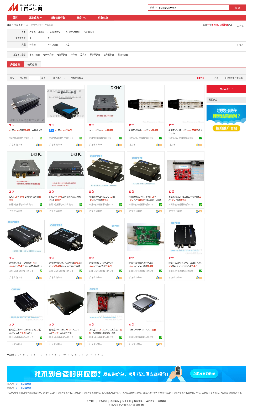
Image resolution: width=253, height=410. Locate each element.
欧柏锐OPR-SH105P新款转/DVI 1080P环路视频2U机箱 (25, 266)
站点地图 (126, 401)
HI (46, 354)
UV (87, 354)
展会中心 (81, 17)
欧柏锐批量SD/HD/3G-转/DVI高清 (102, 198)
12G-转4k (101, 130)
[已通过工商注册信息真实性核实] (41, 138)
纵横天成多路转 (143, 130)
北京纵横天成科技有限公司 (141, 138)
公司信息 (32, 64)
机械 (51, 130)
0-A (19, 354)
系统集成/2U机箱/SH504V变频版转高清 (185, 198)
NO (64, 354)
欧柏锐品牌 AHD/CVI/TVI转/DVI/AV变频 (101, 265)
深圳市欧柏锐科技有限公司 (101, 204)
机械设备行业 (58, 17)
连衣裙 (83, 54)
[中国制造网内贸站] (25, 7)
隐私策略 (138, 401)
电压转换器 (48, 54)
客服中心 (114, 401)
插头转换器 (95, 54)
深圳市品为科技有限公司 (100, 138)
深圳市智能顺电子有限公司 (21, 138)
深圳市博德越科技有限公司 (141, 337)
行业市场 (103, 17)
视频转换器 (123, 54)
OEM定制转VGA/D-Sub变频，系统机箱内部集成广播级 (105, 331)
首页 (15, 17)
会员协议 (150, 401)
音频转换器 (109, 54)
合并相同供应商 (235, 77)
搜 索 (237, 8)
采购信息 (34, 17)
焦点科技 (130, 404)
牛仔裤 (74, 54)
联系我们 (103, 401)
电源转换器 (62, 54)
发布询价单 (226, 89)
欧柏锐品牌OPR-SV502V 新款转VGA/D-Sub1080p (25, 331)
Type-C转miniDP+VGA (142, 329)
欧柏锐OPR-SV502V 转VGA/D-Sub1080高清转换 (64, 331)
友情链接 (162, 401)
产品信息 (15, 64)
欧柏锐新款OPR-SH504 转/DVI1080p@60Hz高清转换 (145, 199)
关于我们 (91, 401)
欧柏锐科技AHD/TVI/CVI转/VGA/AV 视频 (141, 265)
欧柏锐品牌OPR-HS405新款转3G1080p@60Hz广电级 (65, 265)
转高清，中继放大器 (25, 130)
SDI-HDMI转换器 (23, 384)
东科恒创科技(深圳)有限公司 (22, 204)
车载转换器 (34, 54)
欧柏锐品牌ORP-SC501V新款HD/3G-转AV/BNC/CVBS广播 (185, 265)
